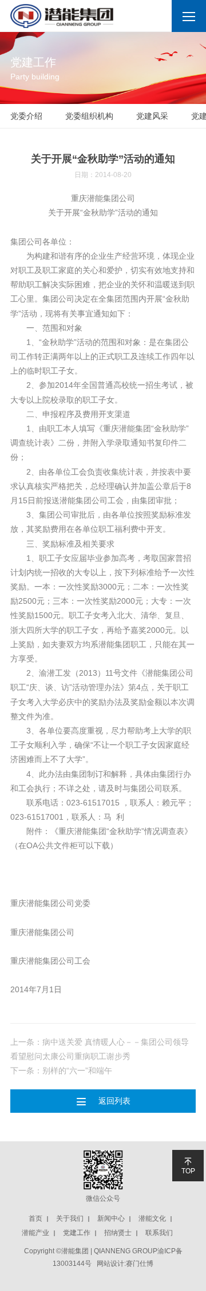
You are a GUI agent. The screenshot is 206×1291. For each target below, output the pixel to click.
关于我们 (70, 1218)
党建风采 (152, 116)
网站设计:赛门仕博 (125, 1264)
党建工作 (76, 1233)
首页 (35, 1218)
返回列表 (103, 1100)
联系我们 (159, 1233)
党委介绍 (26, 116)
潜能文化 (152, 1218)
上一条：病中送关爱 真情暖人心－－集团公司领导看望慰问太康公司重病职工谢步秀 (99, 1049)
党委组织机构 (89, 116)
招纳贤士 (118, 1233)
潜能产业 (35, 1233)
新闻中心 (111, 1218)
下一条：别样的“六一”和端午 (61, 1070)
